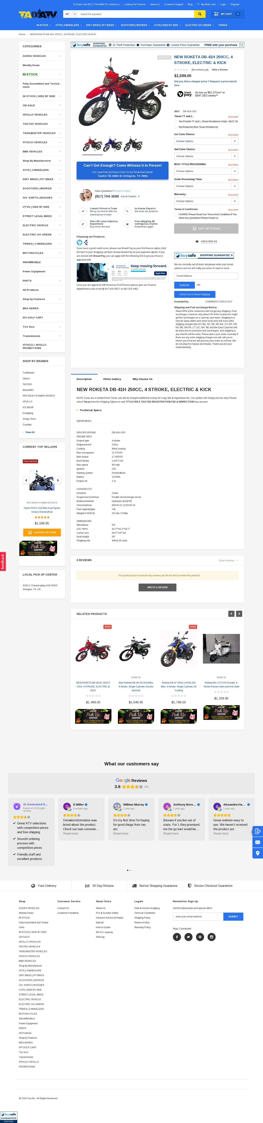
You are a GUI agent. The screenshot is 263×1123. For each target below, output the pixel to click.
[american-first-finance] (86, 242)
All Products (31, 289)
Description (84, 379)
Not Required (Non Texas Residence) (198, 127)
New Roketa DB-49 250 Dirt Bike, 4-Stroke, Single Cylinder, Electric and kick (136, 686)
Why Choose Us (142, 379)
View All (30, 432)
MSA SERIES (31, 308)
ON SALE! (29, 105)
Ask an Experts (129, 196)
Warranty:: (206, 194)
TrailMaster (28, 372)
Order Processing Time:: (206, 179)
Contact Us (63, 908)
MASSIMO (28, 390)
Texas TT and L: (206, 116)
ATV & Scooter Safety (107, 913)
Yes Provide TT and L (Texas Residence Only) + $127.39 (208, 121)
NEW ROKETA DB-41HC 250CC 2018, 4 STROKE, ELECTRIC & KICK (93, 686)
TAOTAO (27, 384)
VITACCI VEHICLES (35, 142)
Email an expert (122, 191)
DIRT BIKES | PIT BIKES (100, 25)
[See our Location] (257, 853)
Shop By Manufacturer (37, 160)
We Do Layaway (104, 932)
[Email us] (257, 842)
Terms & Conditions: (186, 209)
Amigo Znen (29, 419)
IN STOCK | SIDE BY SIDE (39, 96)
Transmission (31, 336)
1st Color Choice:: (206, 134)
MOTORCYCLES (33, 253)
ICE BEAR (28, 407)
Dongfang (28, 413)
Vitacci (26, 378)
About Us (100, 908)
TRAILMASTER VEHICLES (39, 133)
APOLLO (27, 401)
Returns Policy (142, 922)
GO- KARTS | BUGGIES (37, 197)
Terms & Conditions (144, 913)
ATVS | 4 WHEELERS (67, 25)
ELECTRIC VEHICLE (35, 225)
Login (223, 4)
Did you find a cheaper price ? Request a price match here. (205, 83)
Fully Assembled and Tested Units (41, 85)
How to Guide (103, 927)
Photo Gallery (112, 379)
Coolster (27, 424)
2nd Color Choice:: (206, 149)
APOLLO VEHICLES (35, 114)
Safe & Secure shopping (147, 908)
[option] (122, 92)
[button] (8, 1117)
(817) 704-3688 (107, 196)
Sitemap (100, 937)
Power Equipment (34, 271)
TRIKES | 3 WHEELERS (37, 243)
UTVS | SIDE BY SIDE (166, 25)
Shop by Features (34, 299)
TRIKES (222, 25)
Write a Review (220, 69)
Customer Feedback (68, 913)
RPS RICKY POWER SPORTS (39, 396)
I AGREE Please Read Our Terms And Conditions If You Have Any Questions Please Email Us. (208, 216)
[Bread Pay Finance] (80, 242)
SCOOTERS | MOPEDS (134, 25)
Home (22, 34)
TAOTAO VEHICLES (35, 123)
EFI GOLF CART (33, 317)
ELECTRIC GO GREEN (198, 25)
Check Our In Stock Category (195, 294)
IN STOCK (42, 25)
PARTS (27, 280)
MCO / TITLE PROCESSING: (206, 164)
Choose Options (45, 532)
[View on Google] (67, 806)
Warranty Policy (142, 927)
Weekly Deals (31, 65)
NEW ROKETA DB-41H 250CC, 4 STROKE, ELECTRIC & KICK (63, 34)
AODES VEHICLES (34, 56)
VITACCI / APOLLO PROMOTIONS (34, 346)
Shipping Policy (142, 917)
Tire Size (28, 326)
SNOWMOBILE (32, 262)
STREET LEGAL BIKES (37, 216)
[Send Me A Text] (257, 831)
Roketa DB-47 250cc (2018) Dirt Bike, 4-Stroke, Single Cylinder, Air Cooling (179, 686)
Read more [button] (70, 833)
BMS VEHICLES (32, 151)
